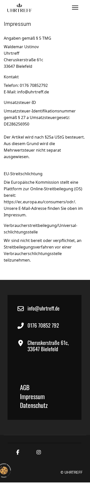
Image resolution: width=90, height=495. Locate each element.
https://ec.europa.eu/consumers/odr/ (39, 202)
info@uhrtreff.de (44, 308)
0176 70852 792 (43, 325)
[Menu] (75, 7)
